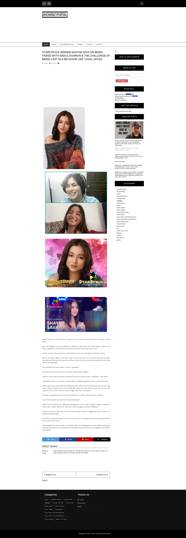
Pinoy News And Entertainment (126, 219)
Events (119, 194)
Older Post (101, 475)
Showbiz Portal (89, 533)
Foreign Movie (121, 198)
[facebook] (44, 3)
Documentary (121, 191)
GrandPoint (107, 533)
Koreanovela (120, 203)
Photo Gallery (121, 210)
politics (119, 240)
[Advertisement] (109, 24)
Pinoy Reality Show (122, 221)
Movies (79, 44)
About (54, 44)
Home (46, 44)
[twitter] (49, 3)
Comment (104, 439)
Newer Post (50, 475)
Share (70, 439)
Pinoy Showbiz (121, 224)
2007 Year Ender (120, 161)
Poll (118, 228)
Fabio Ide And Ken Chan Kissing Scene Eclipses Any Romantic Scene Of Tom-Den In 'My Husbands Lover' (129, 156)
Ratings (119, 233)
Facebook (81, 503)
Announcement (121, 189)
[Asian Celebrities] (121, 100)
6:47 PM (53, 63)
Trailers (119, 235)
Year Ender (120, 238)
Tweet (53, 439)
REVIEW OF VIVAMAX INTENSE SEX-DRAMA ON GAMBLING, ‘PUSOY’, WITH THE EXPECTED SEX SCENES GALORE (128, 166)
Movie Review (121, 208)
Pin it (87, 439)
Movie (118, 205)
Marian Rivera (48, 506)
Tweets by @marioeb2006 (123, 111)
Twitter (81, 500)
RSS (80, 506)
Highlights (120, 201)
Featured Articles (67, 44)
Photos (89, 44)
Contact (99, 44)
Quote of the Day (122, 231)
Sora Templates (99, 535)
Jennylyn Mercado (58, 503)
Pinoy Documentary (123, 212)
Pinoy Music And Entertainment (126, 217)
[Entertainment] (120, 94)
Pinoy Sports (120, 226)
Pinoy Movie (120, 215)
